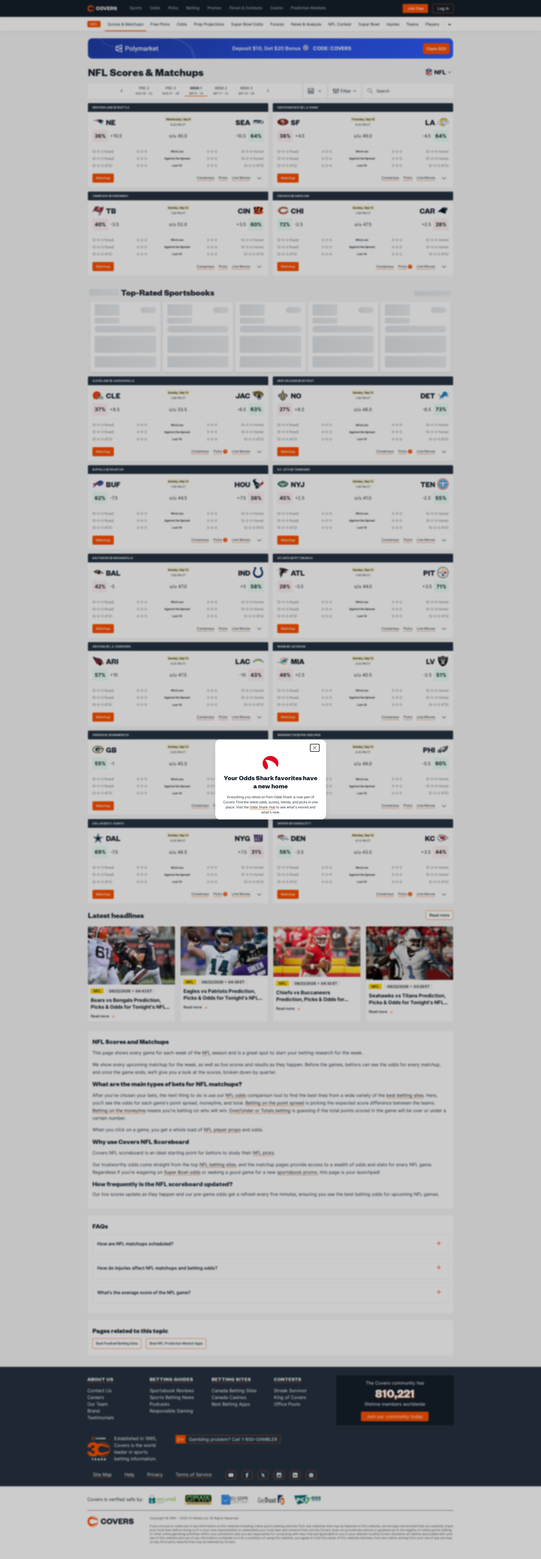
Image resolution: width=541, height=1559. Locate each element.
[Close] (314, 747)
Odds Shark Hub (262, 807)
